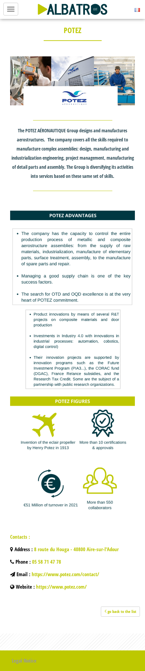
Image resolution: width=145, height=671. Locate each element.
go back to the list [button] (121, 611)
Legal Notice (24, 660)
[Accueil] (72, 9)
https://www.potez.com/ (61, 586)
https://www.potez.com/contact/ (65, 574)
